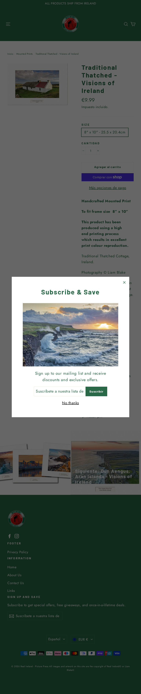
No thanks (70, 403)
